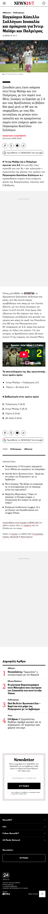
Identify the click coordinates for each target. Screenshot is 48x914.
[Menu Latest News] (43, 3)
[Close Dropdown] (44, 820)
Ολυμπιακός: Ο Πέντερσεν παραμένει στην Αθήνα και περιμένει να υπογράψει (25, 468)
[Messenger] (17, 145)
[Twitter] (11, 145)
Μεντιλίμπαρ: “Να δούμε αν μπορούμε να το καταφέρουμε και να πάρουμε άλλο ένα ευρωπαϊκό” (24, 486)
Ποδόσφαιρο (18, 13)
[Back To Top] (42, 894)
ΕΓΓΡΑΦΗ (24, 858)
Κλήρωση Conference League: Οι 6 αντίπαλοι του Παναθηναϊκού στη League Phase (22, 510)
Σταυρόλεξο (37, 534)
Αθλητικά (7, 13)
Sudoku (6, 537)
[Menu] (4, 3)
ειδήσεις (27, 525)
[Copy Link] (23, 145)
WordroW (14, 537)
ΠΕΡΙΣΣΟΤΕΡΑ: (9, 462)
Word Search (26, 537)
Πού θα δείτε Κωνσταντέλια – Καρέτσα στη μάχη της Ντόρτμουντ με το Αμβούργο (24, 476)
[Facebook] (5, 145)
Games (14, 534)
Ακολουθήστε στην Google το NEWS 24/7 (21, 523)
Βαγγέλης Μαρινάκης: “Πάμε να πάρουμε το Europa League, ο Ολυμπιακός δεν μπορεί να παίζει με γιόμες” (23, 498)
